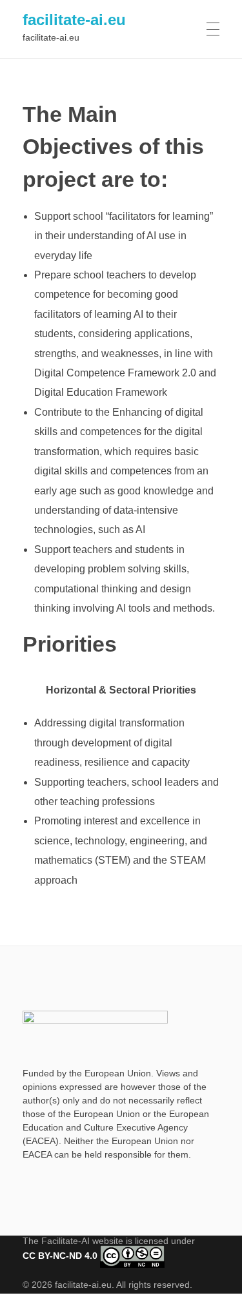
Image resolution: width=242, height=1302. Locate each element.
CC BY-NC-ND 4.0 (60, 1255)
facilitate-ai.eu (74, 19)
